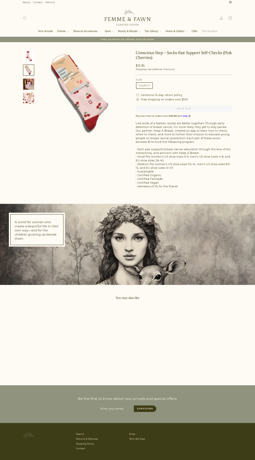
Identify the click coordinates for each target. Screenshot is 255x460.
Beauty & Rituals (128, 31)
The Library (152, 31)
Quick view (47, 353)
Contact (37, 2)
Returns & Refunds (87, 438)
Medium (144, 85)
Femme (62, 31)
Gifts (194, 31)
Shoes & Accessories (85, 31)
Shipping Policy (85, 443)
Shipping (141, 69)
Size (139, 79)
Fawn (108, 31)
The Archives (209, 31)
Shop (132, 434)
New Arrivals (45, 31)
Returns (50, 2)
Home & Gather (175, 31)
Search (80, 434)
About (26, 2)
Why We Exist (137, 438)
